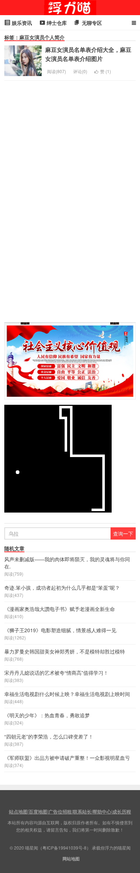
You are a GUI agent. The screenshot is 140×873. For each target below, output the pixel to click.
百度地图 (38, 811)
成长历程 (121, 811)
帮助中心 (102, 811)
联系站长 (82, 811)
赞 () (105, 71)
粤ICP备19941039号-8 (64, 848)
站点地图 (18, 811)
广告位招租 (60, 811)
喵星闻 (70, 7)
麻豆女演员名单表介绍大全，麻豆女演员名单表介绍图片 (88, 54)
